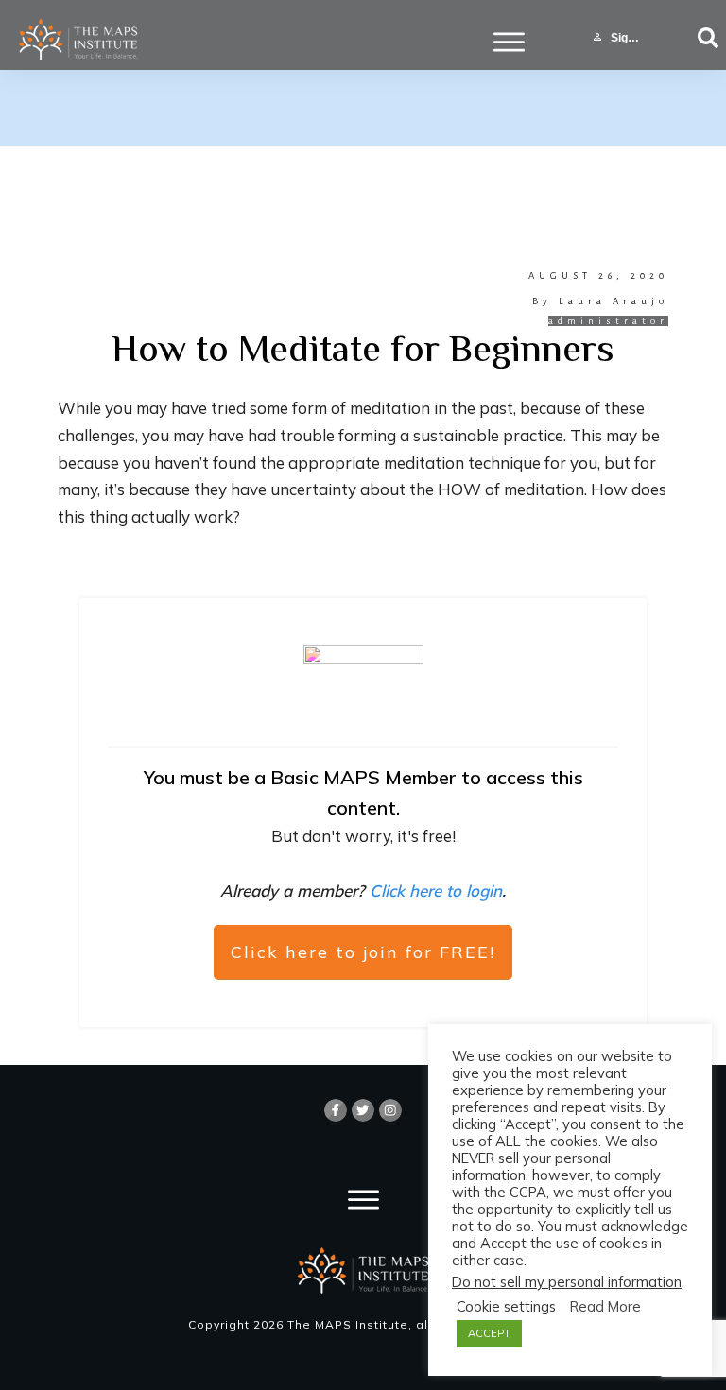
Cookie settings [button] (506, 1306)
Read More (605, 1306)
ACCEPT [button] (489, 1333)
